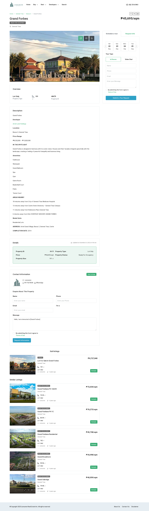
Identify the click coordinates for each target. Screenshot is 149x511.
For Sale (40, 357)
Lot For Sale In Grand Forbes (48, 361)
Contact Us (125, 506)
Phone (58, 296)
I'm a (58, 306)
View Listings (91, 274)
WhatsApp (39, 283)
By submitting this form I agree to (27, 334)
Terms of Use (20, 335)
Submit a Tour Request (121, 98)
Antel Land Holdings (19, 124)
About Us (117, 506)
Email (15, 306)
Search (64, 4)
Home (28, 4)
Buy (34, 4)
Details (93, 371)
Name (15, 296)
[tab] (80, 38)
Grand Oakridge (43, 480)
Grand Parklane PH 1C (46, 412)
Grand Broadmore (44, 457)
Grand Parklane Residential (47, 434)
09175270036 (28, 283)
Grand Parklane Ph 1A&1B (47, 389)
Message (16, 315)
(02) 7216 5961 (133, 4)
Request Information (21, 340)
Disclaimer (134, 506)
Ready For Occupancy (18, 23)
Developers (53, 4)
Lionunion (42, 372)
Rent (42, 4)
